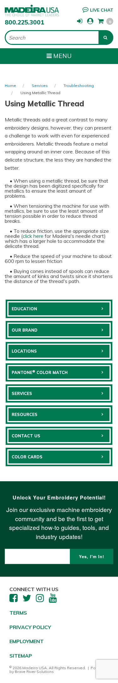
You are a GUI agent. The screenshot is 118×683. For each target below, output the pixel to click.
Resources (24, 414)
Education (24, 308)
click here (34, 236)
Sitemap (20, 656)
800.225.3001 (24, 22)
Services (40, 85)
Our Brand (24, 330)
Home (10, 85)
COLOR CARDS (27, 456)
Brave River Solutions (34, 671)
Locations (24, 351)
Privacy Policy (30, 627)
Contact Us (26, 435)
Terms (18, 613)
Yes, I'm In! (91, 556)
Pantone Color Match (40, 372)
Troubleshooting (79, 85)
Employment (26, 641)
